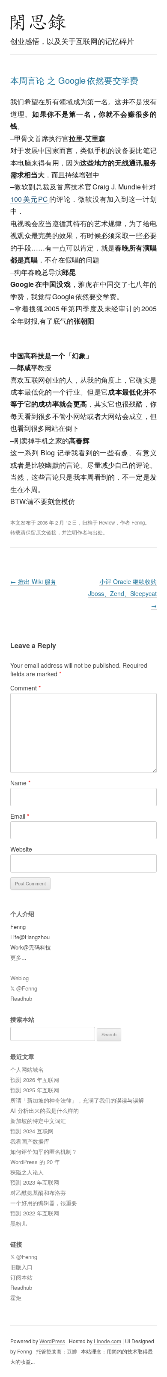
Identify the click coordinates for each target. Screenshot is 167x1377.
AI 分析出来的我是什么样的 (44, 1110)
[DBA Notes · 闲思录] (38, 22)
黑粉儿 (18, 1223)
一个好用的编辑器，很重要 (43, 1203)
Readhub (21, 998)
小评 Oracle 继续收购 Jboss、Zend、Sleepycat (122, 593)
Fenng (138, 522)
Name (20, 782)
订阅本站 (21, 1277)
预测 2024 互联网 (32, 1131)
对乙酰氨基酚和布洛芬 (38, 1192)
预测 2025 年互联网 (34, 1090)
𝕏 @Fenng (23, 988)
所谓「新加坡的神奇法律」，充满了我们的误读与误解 (77, 1100)
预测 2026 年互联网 (34, 1080)
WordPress (52, 1341)
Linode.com (107, 1341)
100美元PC (29, 199)
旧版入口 (21, 1267)
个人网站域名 (27, 1069)
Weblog (19, 978)
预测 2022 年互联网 (34, 1213)
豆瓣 (72, 1351)
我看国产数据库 (29, 1141)
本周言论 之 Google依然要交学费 (74, 80)
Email (19, 816)
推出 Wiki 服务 (33, 581)
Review (107, 522)
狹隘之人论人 (27, 1172)
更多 (15, 957)
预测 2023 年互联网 (34, 1182)
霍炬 (15, 1298)
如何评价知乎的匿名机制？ (43, 1151)
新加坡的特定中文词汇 (38, 1121)
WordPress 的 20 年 (35, 1162)
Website (21, 849)
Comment (25, 688)
